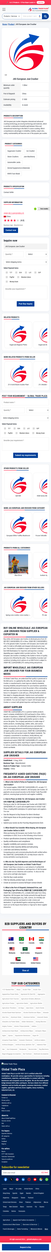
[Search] (45, 16)
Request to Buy (25, 1247)
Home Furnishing (22, 1229)
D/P (39, 272)
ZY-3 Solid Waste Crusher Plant (18, 385)
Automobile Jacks (13, 162)
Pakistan (28, 1202)
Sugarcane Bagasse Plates (18, 345)
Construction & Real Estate (11, 1224)
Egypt (21, 1193)
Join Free (40, 2)
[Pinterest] (29, 1179)
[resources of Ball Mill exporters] (18, 485)
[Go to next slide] (6, 74)
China (37, 1189)
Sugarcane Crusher (14, 151)
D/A (20, 272)
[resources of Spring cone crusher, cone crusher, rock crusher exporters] (18, 604)
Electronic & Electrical (30, 1224)
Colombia (6, 1211)
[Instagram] (17, 1179)
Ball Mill (18, 496)
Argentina (6, 1198)
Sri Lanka (19, 1189)
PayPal (11, 277)
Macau (46, 1202)
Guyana (41, 1207)
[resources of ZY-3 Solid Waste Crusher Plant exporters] (18, 373)
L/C (29, 272)
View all (25, 970)
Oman (21, 1202)
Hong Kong (6, 1193)
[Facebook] (5, 1179)
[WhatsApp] (46, 1179)
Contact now (11, 230)
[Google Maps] (40, 1179)
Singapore (15, 1198)
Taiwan (23, 1198)
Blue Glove (18, 575)
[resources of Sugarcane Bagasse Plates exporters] (18, 334)
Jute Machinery (29, 157)
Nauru (22, 1207)
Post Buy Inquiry (25, 304)
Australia (29, 1207)
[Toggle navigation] (3, 9)
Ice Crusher (30, 151)
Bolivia (14, 1211)
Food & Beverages (8, 1229)
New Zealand (13, 1207)
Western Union (25, 277)
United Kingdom (39, 1193)
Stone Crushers (12, 157)
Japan (5, 1189)
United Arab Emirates (9, 1202)
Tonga (5, 1207)
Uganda (14, 1193)
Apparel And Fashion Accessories (23, 1220)
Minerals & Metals (36, 1229)
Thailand (30, 1198)
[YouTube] (35, 1179)
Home (4, 24)
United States (28, 1189)
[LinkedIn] (23, 1179)
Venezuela (21, 1211)
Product (11, 24)
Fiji (36, 1207)
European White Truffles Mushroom (18, 536)
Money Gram (13, 282)
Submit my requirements (25, 455)
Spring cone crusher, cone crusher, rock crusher (18, 615)
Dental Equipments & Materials (18, 168)
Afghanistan (37, 1202)
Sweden (28, 1193)
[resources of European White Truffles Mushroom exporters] (18, 524)
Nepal (11, 1189)
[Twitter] (11, 1179)
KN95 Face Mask (13, 174)
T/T (10, 272)
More (46, 1229)
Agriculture (6, 1220)
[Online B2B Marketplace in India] (38, 9)
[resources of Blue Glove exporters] (18, 564)
